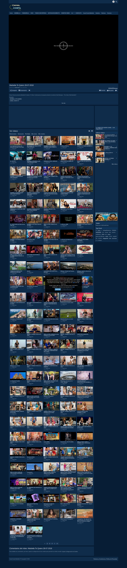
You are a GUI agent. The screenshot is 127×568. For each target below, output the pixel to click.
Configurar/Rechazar (66, 289)
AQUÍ (74, 282)
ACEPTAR (58, 289)
